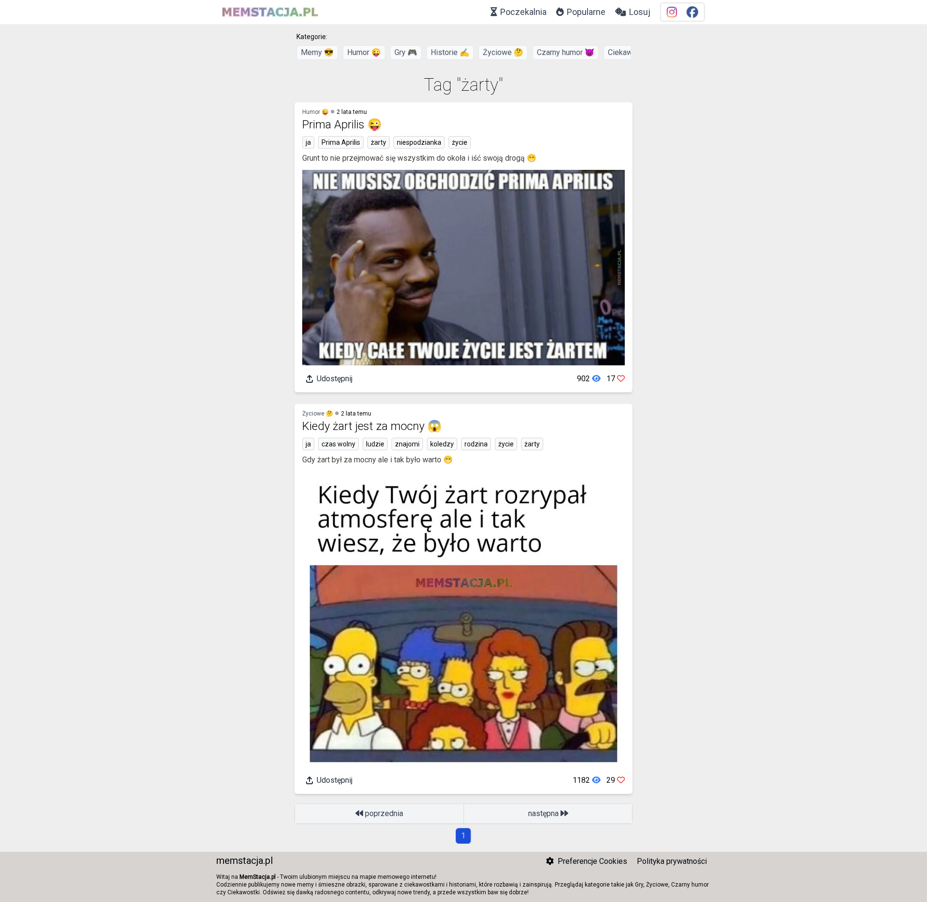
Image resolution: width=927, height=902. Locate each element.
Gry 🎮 (405, 52)
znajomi (407, 444)
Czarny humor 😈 (565, 52)
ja (308, 142)
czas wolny (338, 444)
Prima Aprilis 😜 (342, 124)
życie (459, 142)
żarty (378, 142)
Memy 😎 (317, 52)
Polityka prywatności (672, 861)
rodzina (476, 444)
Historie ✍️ (450, 52)
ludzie (375, 444)
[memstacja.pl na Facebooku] (692, 12)
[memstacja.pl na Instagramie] (672, 12)
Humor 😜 (364, 52)
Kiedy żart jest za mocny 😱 (372, 426)
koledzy (442, 444)
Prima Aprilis (341, 142)
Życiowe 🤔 (503, 52)
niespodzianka (419, 142)
